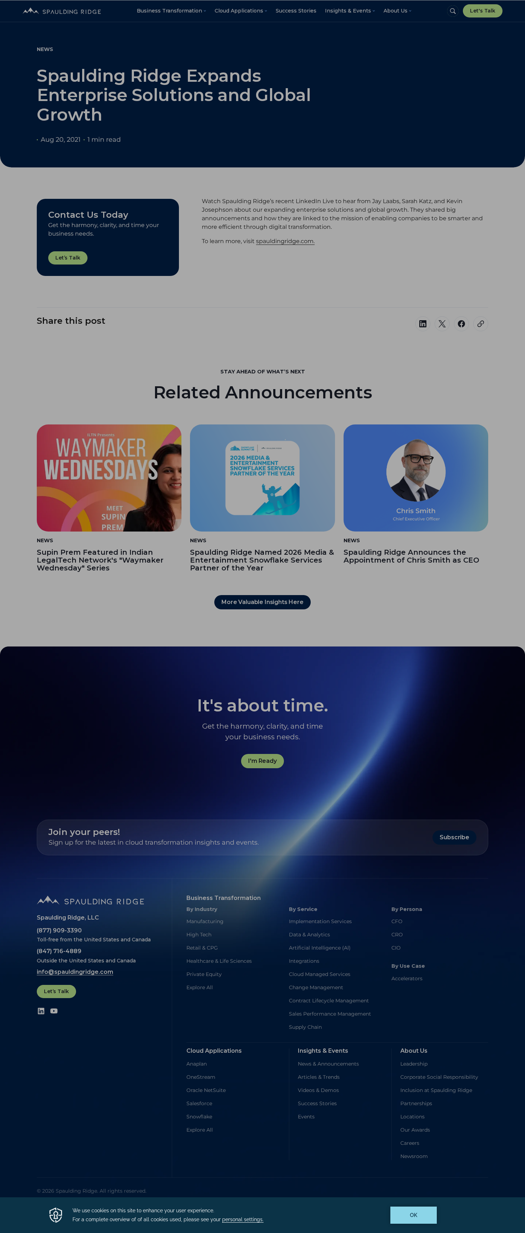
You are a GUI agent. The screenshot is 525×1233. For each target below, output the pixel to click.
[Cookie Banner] (262, 1215)
